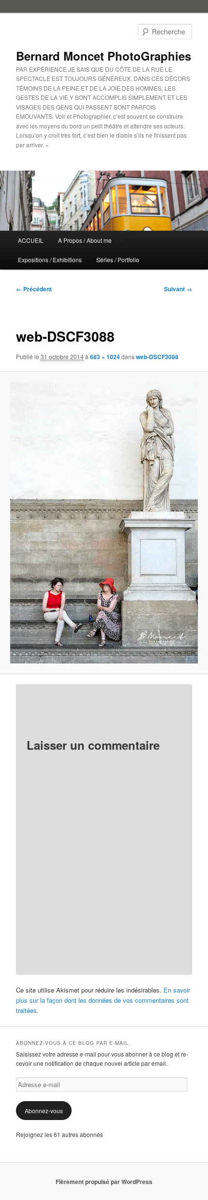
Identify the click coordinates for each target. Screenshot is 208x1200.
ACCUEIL (31, 240)
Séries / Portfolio (117, 259)
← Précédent (34, 288)
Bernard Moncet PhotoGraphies (103, 55)
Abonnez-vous (44, 1110)
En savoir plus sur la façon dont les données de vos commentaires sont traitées (103, 1000)
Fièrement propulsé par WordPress (104, 1181)
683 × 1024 (105, 356)
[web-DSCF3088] (103, 522)
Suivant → (178, 288)
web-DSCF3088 (157, 356)
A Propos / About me (85, 240)
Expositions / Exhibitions (50, 259)
